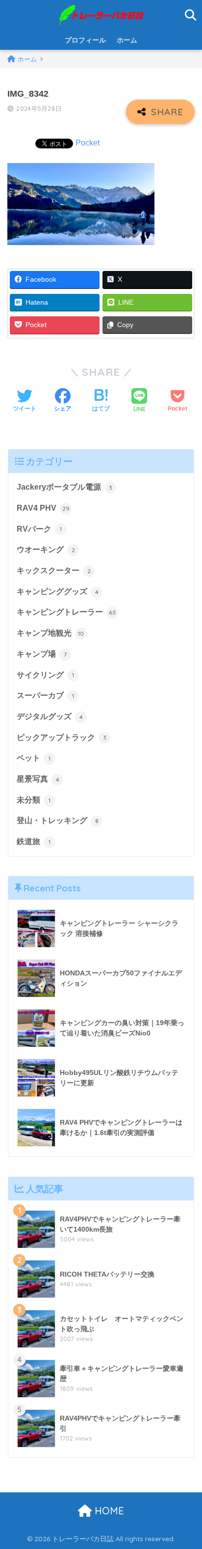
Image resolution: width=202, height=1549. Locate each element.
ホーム (127, 40)
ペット (33, 758)
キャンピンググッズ (58, 591)
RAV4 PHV (43, 508)
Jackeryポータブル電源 (64, 487)
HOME (108, 1511)
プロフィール (85, 40)
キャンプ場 (42, 654)
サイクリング (45, 675)
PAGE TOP (186, 1495)
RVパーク (39, 529)
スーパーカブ (45, 695)
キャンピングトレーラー (66, 612)
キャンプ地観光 (50, 633)
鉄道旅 (33, 841)
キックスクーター (54, 570)
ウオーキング (46, 549)
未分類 (33, 800)
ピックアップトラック (61, 737)
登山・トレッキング (58, 820)
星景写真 (38, 779)
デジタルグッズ (50, 716)
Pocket (88, 143)
